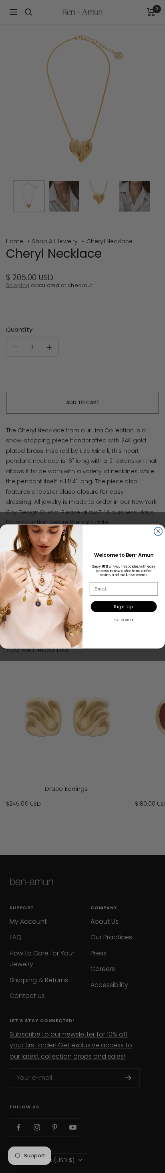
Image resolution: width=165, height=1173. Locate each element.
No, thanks (124, 619)
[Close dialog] (158, 531)
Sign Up (123, 606)
